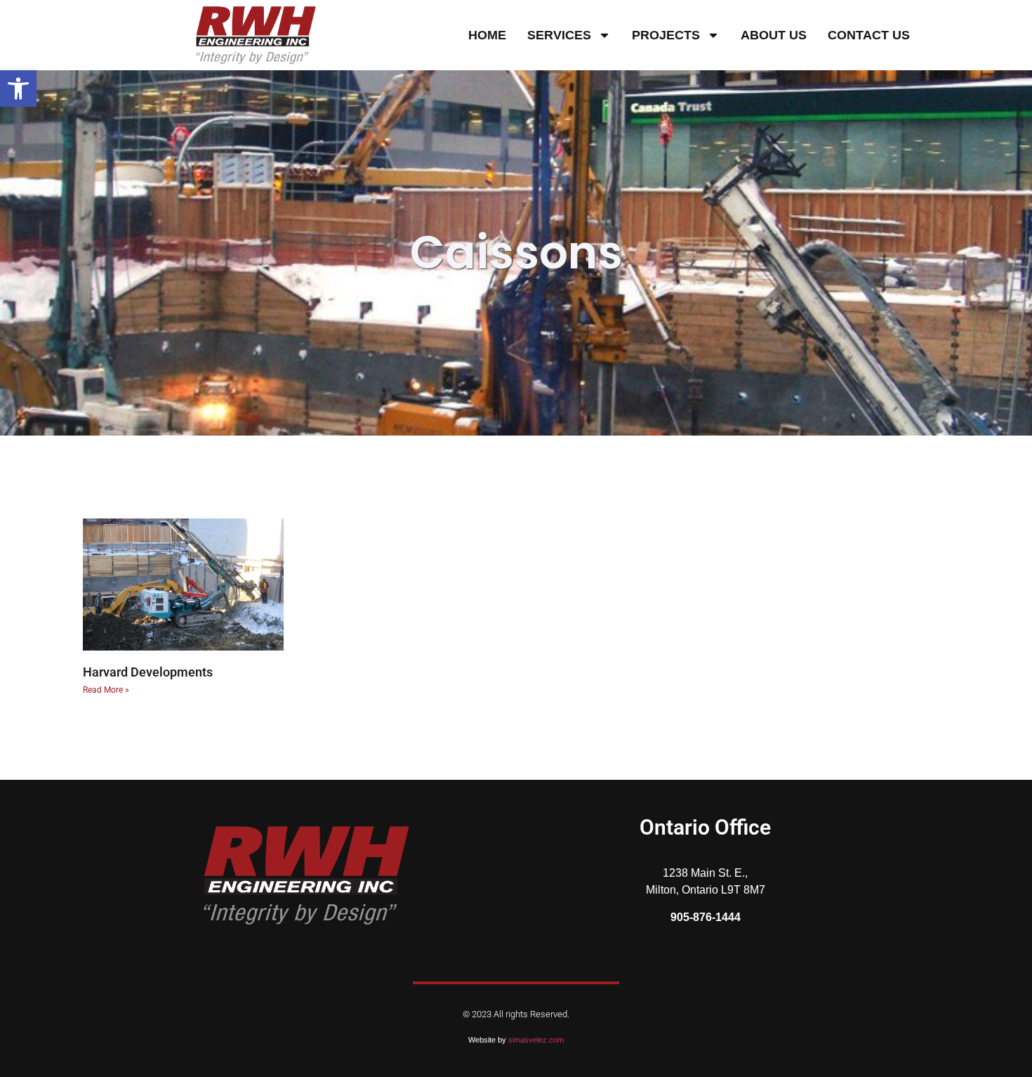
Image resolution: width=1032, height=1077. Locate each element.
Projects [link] (666, 35)
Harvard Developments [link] (148, 672)
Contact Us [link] (869, 35)
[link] (18, 88)
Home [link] (487, 35)
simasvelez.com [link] (536, 1040)
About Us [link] (774, 35)
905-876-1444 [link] (705, 917)
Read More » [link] (106, 690)
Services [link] (559, 35)
